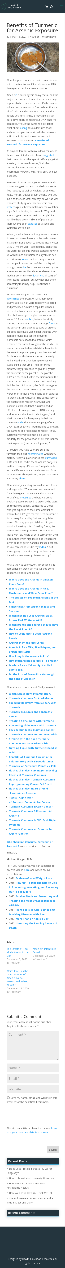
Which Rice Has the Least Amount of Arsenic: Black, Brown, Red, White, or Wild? (17, 978)
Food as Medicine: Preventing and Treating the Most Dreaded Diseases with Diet (33, 901)
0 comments (49, 36)
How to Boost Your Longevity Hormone (31, 1178)
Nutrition (35, 36)
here (27, 870)
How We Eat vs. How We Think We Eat (30, 1193)
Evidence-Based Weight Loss (34, 878)
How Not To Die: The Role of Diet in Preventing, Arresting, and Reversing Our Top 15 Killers (33, 887)
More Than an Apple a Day (32, 918)
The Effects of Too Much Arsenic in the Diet (18, 952)
